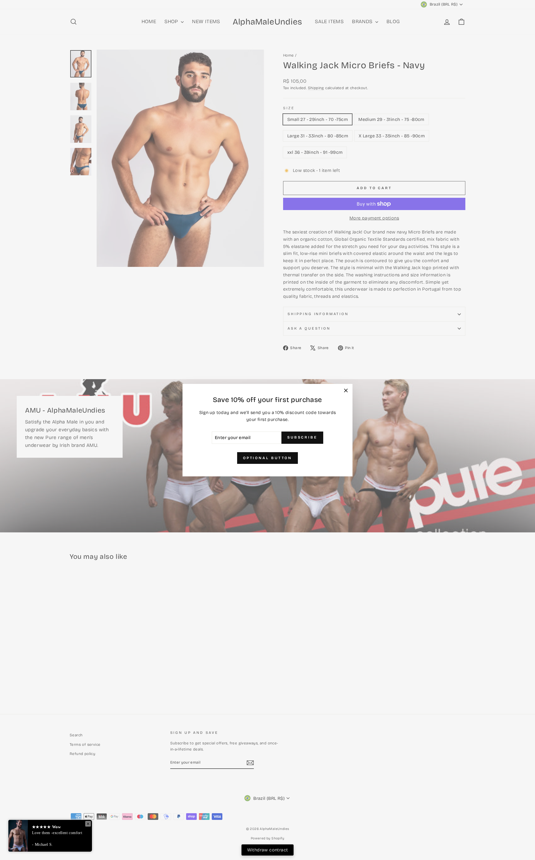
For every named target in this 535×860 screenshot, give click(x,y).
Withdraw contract (267, 849)
